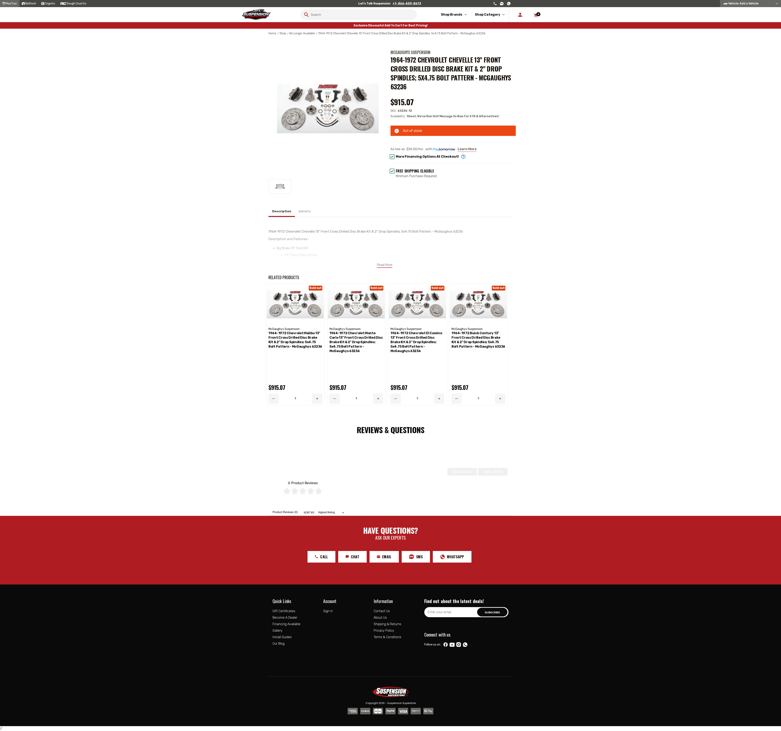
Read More (384, 265)
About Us (380, 617)
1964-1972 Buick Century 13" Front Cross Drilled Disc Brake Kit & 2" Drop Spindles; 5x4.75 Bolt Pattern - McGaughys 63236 (478, 339)
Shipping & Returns (387, 624)
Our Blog (279, 643)
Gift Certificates (284, 611)
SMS (419, 556)
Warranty (305, 211)
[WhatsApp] (465, 645)
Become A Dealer (285, 617)
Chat (355, 556)
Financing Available (286, 624)
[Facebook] (445, 645)
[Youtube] (452, 645)
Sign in (328, 611)
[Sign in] (520, 14)
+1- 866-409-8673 (407, 3)
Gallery (278, 630)
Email (387, 556)
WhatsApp (455, 556)
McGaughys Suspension (410, 52)
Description (281, 211)
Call (324, 556)
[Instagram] (458, 644)
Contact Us (382, 611)
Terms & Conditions (387, 637)
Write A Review (492, 472)
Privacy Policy (384, 630)
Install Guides (282, 637)
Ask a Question (462, 472)
